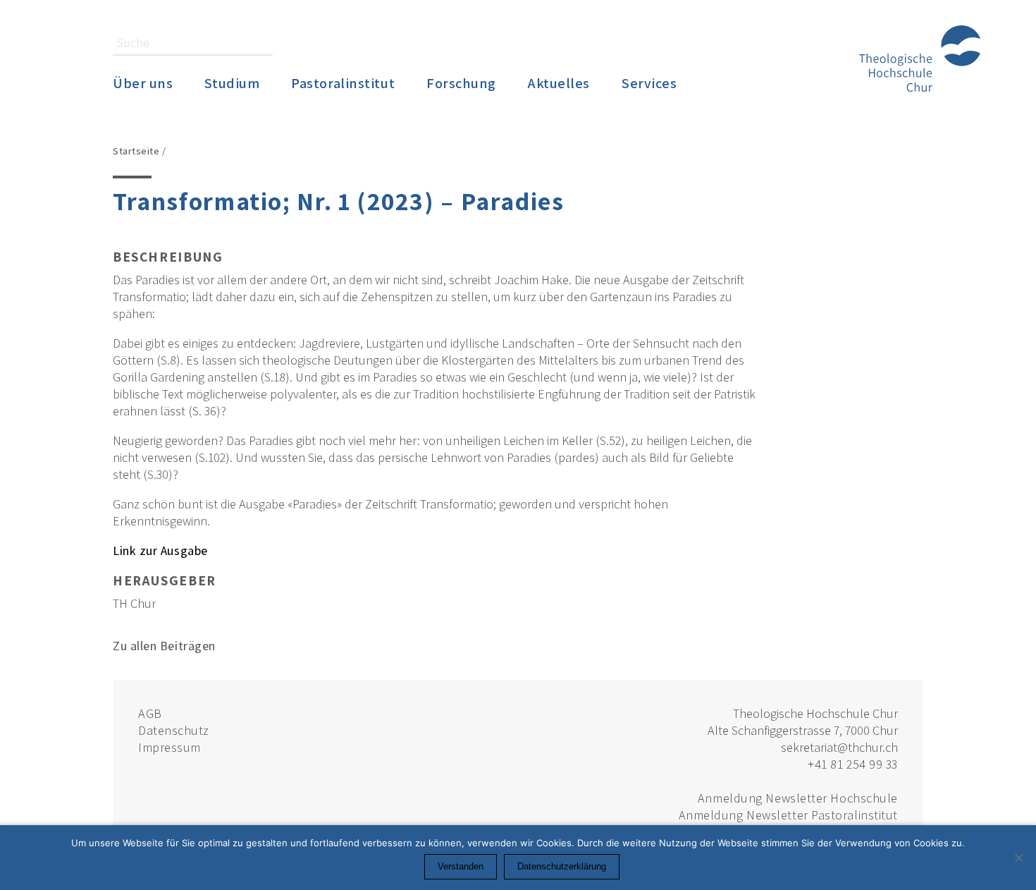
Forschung (461, 82)
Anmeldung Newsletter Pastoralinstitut (788, 815)
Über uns (143, 82)
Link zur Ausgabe (160, 550)
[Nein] (1018, 858)
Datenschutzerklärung (561, 866)
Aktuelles (559, 82)
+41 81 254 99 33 (853, 764)
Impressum (169, 747)
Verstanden (460, 866)
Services (649, 82)
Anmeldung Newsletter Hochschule (798, 798)
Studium (231, 82)
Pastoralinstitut (343, 82)
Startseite (136, 150)
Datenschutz (173, 730)
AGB (150, 713)
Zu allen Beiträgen (164, 646)
